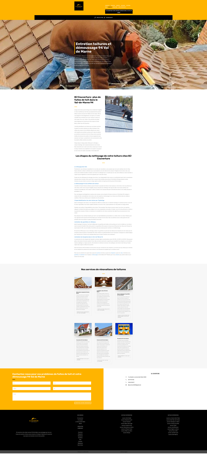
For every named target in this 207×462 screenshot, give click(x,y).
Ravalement (123, 5)
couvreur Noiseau (126, 432)
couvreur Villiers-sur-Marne (126, 431)
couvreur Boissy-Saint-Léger (126, 423)
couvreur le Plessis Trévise (126, 429)
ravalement (82, 254)
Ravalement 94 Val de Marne (123, 356)
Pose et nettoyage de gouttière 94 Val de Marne (123, 316)
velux (122, 253)
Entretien (110, 7)
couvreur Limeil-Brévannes (173, 427)
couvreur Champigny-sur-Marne (173, 421)
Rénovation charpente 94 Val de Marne (83, 312)
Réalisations (115, 7)
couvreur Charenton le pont (126, 420)
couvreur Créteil (173, 425)
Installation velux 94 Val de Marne (103, 310)
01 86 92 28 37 (109, 17)
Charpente (118, 5)
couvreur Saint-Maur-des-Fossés (173, 420)
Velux (106, 7)
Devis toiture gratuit (122, 7)
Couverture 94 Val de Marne (83, 359)
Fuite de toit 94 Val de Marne (103, 361)
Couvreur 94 (107, 5)
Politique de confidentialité (83, 452)
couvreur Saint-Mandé (126, 418)
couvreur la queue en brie (127, 425)
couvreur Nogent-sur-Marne (173, 429)
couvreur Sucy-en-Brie (173, 431)
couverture (98, 253)
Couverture (113, 5)
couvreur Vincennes (127, 421)
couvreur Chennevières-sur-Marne (126, 427)
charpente (113, 253)
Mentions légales (124, 452)
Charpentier (80, 434)
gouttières (128, 5)
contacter (117, 254)
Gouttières (80, 437)
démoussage (95, 254)
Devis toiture (80, 445)
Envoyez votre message (82, 402)
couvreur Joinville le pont (173, 432)
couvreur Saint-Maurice (173, 434)
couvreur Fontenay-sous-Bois (173, 423)
